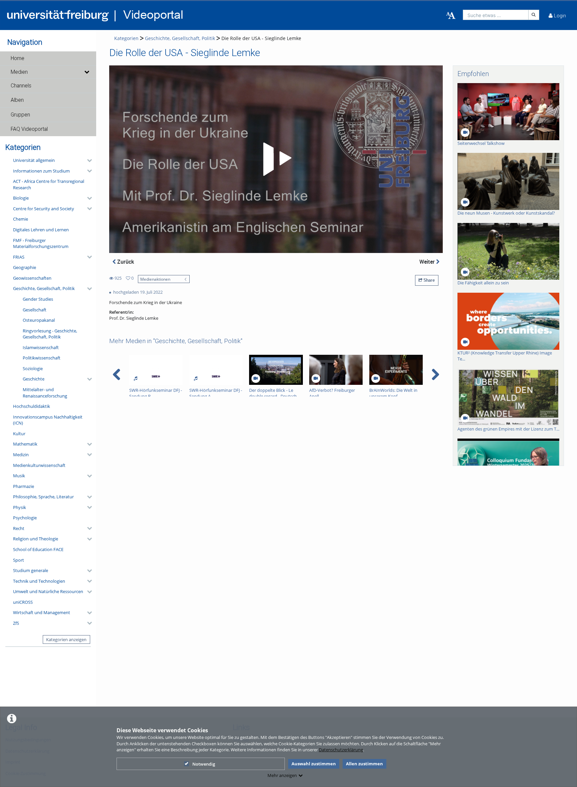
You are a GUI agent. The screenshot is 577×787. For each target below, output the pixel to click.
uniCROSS (23, 602)
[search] (496, 15)
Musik (19, 476)
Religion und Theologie (35, 539)
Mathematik (25, 444)
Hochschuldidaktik (31, 406)
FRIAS (18, 257)
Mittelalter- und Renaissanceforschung (45, 392)
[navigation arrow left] (117, 374)
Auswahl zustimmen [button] (314, 764)
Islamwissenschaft (41, 347)
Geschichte (33, 379)
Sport (18, 560)
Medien (19, 72)
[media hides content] (86, 72)
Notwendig (203, 764)
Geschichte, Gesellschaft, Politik (44, 288)
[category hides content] (87, 160)
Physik (19, 507)
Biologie (21, 198)
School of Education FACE (38, 549)
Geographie (24, 267)
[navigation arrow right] (435, 374)
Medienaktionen (155, 279)
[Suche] (534, 15)
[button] (48, 58)
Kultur (19, 434)
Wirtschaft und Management (41, 612)
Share (428, 280)
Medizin (21, 455)
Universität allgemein (34, 160)
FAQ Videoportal (29, 129)
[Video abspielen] (276, 159)
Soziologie (33, 368)
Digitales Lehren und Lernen (41, 230)
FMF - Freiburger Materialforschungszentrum (40, 243)
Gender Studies (38, 299)
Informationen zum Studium (41, 171)
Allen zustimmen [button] (364, 764)
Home (17, 58)
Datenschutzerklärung (341, 750)
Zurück (125, 261)
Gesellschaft (34, 310)
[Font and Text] (451, 15)
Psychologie (25, 518)
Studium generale (30, 570)
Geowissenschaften (32, 278)
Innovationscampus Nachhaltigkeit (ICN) (47, 420)
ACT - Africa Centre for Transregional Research (48, 184)
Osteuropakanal (39, 320)
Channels (21, 86)
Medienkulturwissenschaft (39, 465)
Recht (18, 528)
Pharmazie (23, 486)
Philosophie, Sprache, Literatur (43, 497)
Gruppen (20, 115)
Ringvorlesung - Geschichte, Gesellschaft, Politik (50, 334)
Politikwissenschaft (41, 358)
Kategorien (126, 38)
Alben (17, 100)
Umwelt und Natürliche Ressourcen (48, 591)
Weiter (427, 261)
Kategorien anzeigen (66, 639)
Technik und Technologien (39, 581)
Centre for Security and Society (43, 209)
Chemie (20, 219)
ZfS (16, 623)
